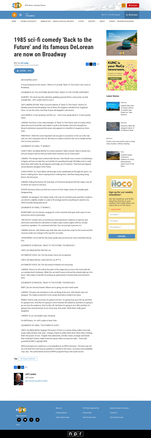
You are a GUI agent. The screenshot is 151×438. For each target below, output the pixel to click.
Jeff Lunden (24, 63)
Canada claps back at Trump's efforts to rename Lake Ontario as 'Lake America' (127, 110)
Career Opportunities (62, 417)
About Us (59, 408)
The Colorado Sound (116, 417)
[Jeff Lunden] (18, 379)
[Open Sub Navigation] (18, 21)
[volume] (20, 15)
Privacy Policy (87, 413)
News (122, 152)
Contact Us (113, 413)
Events (112, 21)
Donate (134, 5)
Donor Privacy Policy (89, 417)
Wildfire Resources (125, 21)
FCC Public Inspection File (91, 408)
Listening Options (61, 413)
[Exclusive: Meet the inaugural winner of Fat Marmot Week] (113, 126)
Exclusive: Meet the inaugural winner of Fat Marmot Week (128, 128)
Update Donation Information (119, 408)
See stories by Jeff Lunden (36, 381)
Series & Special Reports (63, 21)
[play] (14, 15)
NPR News (124, 102)
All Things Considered (28, 359)
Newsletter (46, 21)
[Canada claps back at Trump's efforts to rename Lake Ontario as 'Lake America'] (113, 106)
